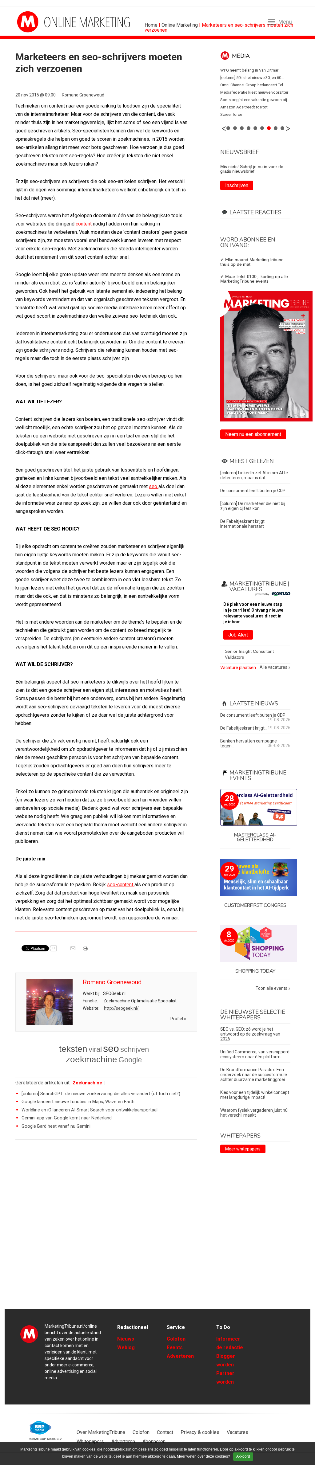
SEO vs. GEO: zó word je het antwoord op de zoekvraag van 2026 (250, 1034)
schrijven (134, 1049)
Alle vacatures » (275, 667)
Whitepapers (90, 1441)
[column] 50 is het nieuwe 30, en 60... (252, 77)
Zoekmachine (87, 1083)
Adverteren (180, 1356)
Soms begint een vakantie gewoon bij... (255, 99)
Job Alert (238, 635)
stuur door (73, 950)
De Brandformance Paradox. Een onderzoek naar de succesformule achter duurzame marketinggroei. (253, 1074)
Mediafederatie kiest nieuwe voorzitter (254, 92)
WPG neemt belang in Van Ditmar (249, 70)
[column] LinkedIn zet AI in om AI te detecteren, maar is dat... (254, 475)
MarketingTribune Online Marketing (40, 22)
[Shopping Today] (255, 944)
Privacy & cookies (200, 1432)
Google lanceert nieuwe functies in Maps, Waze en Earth (78, 1101)
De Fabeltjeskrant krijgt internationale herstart (242, 524)
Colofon (176, 1339)
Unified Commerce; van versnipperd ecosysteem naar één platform (254, 1054)
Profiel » (178, 1018)
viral (95, 1049)
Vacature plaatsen (238, 667)
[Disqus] (106, 1232)
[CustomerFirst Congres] (255, 878)
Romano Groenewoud (83, 94)
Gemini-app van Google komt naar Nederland (67, 1118)
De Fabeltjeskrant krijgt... (243, 728)
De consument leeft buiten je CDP (252, 490)
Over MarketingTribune (101, 1432)
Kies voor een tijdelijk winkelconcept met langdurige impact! (254, 1095)
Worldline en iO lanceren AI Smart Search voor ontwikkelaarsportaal (90, 1110)
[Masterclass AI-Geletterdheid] (255, 808)
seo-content (120, 884)
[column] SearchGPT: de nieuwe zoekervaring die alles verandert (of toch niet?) (101, 1093)
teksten (73, 1049)
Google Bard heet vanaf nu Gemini (56, 1126)
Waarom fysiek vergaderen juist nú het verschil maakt (254, 1113)
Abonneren (153, 1441)
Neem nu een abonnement (253, 434)
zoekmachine (91, 1059)
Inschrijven (236, 185)
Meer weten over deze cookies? (203, 1456)
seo (153, 486)
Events (175, 1347)
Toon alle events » (273, 988)
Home (151, 25)
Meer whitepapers (243, 1148)
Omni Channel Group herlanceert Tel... (253, 85)
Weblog (126, 1347)
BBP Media (40, 1428)
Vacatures (237, 1432)
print (85, 950)
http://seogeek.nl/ (121, 1008)
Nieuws (125, 1339)
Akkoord (243, 1456)
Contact (165, 1432)
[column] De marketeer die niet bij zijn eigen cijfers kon (252, 506)
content (84, 224)
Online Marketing (179, 25)
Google (130, 1060)
